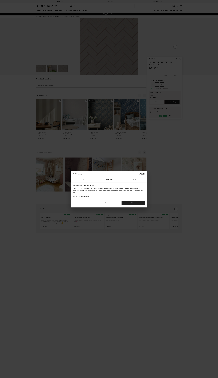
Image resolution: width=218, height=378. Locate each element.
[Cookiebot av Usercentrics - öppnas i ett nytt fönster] (138, 174)
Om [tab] (134, 179)
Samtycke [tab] (83, 179)
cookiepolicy (85, 196)
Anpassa (107, 203)
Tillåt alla (133, 203)
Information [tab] (109, 179)
